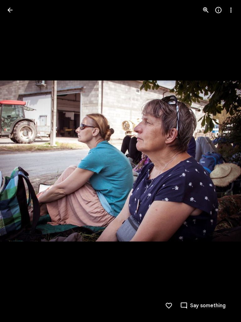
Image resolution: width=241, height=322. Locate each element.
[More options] (231, 10)
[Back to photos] (10, 10)
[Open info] (218, 10)
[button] (17, 161)
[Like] (169, 305)
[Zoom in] (206, 10)
